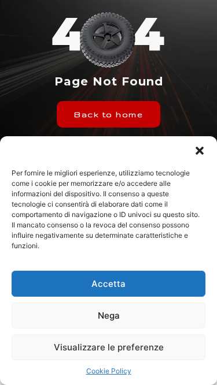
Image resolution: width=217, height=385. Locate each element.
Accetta (108, 283)
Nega (109, 315)
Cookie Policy (108, 371)
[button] (199, 150)
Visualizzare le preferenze (109, 347)
